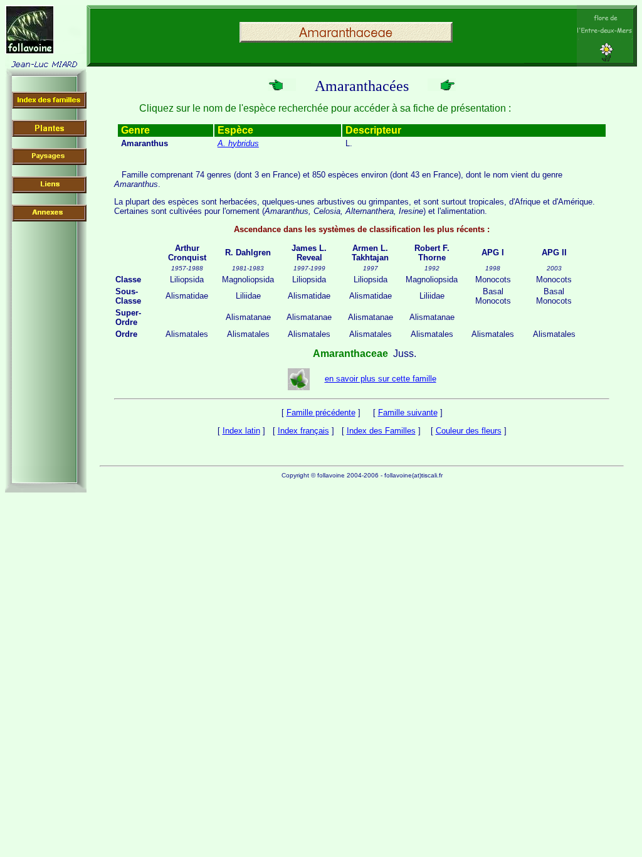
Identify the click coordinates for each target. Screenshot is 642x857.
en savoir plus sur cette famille (380, 378)
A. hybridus (238, 143)
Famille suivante (408, 412)
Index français (303, 430)
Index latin (241, 430)
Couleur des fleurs (469, 430)
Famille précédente (321, 412)
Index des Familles (381, 430)
